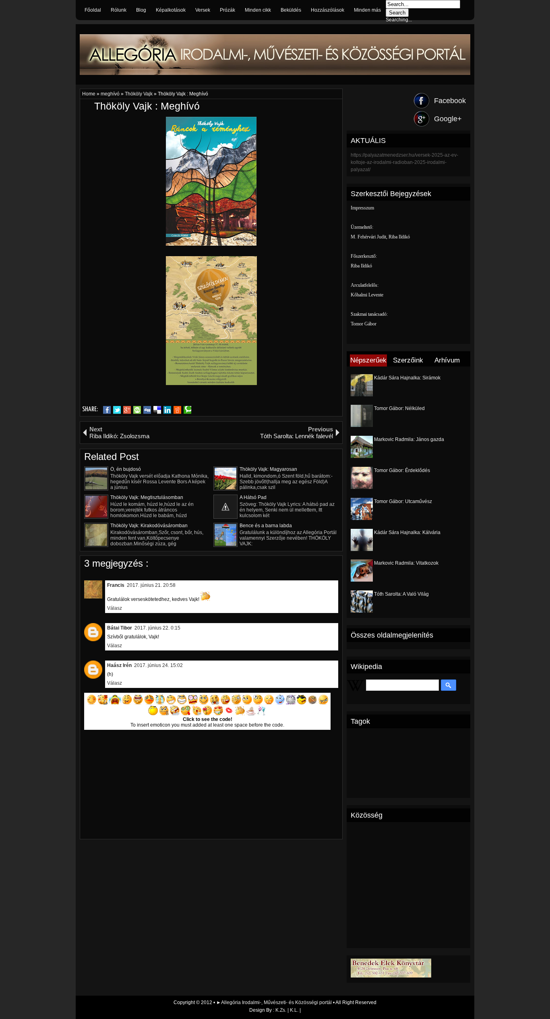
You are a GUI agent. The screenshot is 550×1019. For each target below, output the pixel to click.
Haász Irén (119, 665)
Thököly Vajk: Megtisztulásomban (146, 497)
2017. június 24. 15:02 (158, 665)
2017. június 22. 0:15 (157, 628)
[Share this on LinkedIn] (167, 410)
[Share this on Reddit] (177, 410)
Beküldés (291, 10)
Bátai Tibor (119, 628)
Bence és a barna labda (266, 525)
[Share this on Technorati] (187, 410)
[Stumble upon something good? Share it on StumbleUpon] (137, 410)
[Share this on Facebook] (107, 410)
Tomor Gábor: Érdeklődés (402, 470)
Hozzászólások (327, 10)
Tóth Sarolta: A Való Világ (401, 594)
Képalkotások (171, 10)
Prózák (227, 10)
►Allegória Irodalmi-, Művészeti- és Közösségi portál (274, 1002)
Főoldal (93, 10)
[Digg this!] (147, 410)
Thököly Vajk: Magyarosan (268, 469)
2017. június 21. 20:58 (151, 585)
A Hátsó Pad (253, 497)
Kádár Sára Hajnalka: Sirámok (407, 378)
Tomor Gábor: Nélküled (399, 408)
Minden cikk (258, 10)
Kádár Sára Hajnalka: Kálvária (407, 532)
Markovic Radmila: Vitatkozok (406, 563)
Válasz (114, 608)
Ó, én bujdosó (125, 469)
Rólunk (118, 10)
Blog (141, 10)
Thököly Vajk (139, 94)
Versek (202, 10)
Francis (115, 585)
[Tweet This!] (117, 410)
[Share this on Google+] (127, 410)
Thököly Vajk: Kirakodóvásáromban (149, 525)
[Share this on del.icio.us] (157, 410)
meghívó (111, 94)
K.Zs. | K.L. (286, 1010)
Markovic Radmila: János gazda (409, 439)
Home (89, 94)
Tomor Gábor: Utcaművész (403, 501)
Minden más (367, 10)
